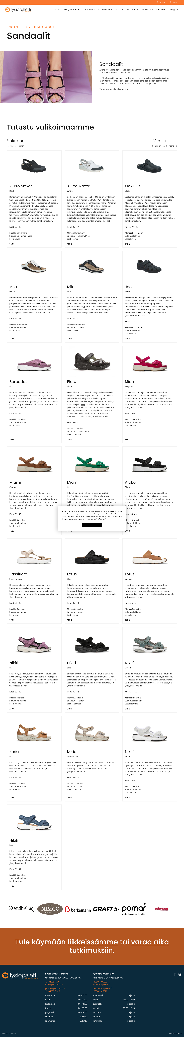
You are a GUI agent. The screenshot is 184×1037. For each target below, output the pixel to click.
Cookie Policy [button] (111, 516)
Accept (92, 525)
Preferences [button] (101, 519)
